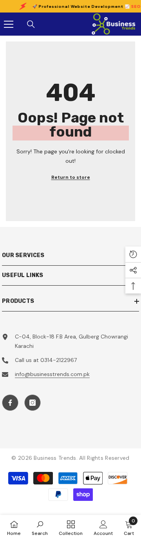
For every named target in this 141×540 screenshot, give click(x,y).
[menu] (8, 24)
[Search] (31, 24)
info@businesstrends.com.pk (52, 374)
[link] (40, 527)
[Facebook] (10, 402)
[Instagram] (32, 402)
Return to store (70, 177)
